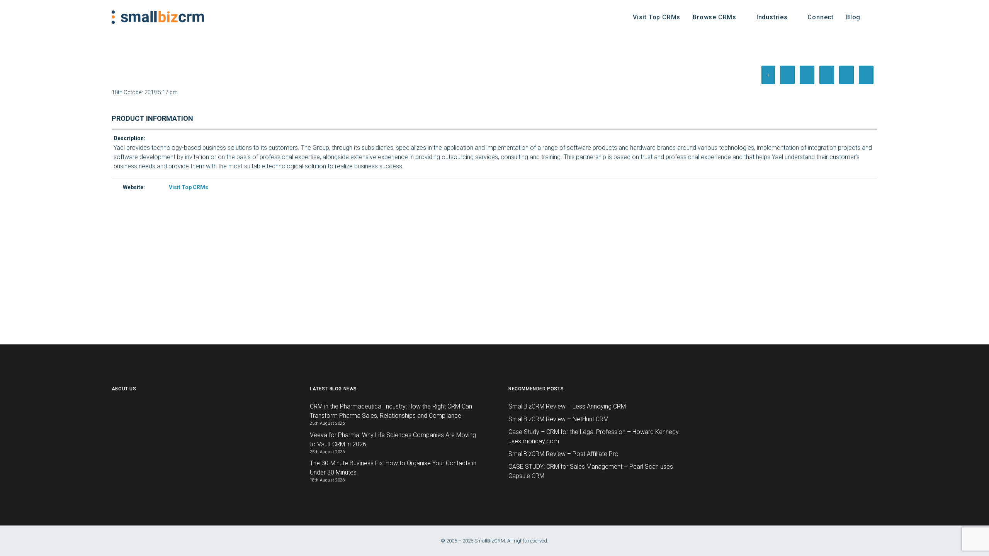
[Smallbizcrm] (158, 17)
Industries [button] (772, 17)
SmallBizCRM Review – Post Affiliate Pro (563, 454)
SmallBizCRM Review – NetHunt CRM (558, 419)
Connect (820, 17)
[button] (873, 17)
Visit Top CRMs (656, 17)
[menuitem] (656, 17)
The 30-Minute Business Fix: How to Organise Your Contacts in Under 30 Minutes (393, 467)
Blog (853, 17)
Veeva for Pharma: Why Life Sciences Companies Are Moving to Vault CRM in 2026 (393, 439)
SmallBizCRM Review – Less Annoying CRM (567, 406)
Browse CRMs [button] (714, 17)
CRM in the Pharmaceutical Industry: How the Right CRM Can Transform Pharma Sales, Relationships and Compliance (391, 411)
